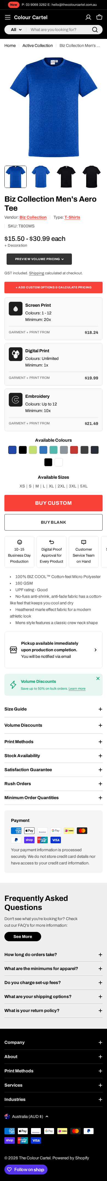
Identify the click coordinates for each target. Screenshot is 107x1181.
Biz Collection (33, 217)
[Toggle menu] (7, 17)
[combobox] (53, 29)
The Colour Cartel (34, 1158)
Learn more (77, 688)
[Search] (95, 29)
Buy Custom (53, 503)
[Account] (88, 17)
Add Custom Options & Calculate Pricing (53, 287)
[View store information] (95, 649)
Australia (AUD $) (27, 1116)
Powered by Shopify (70, 1158)
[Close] (98, 678)
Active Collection (37, 45)
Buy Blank (53, 522)
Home (10, 45)
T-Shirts (72, 217)
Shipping (36, 273)
